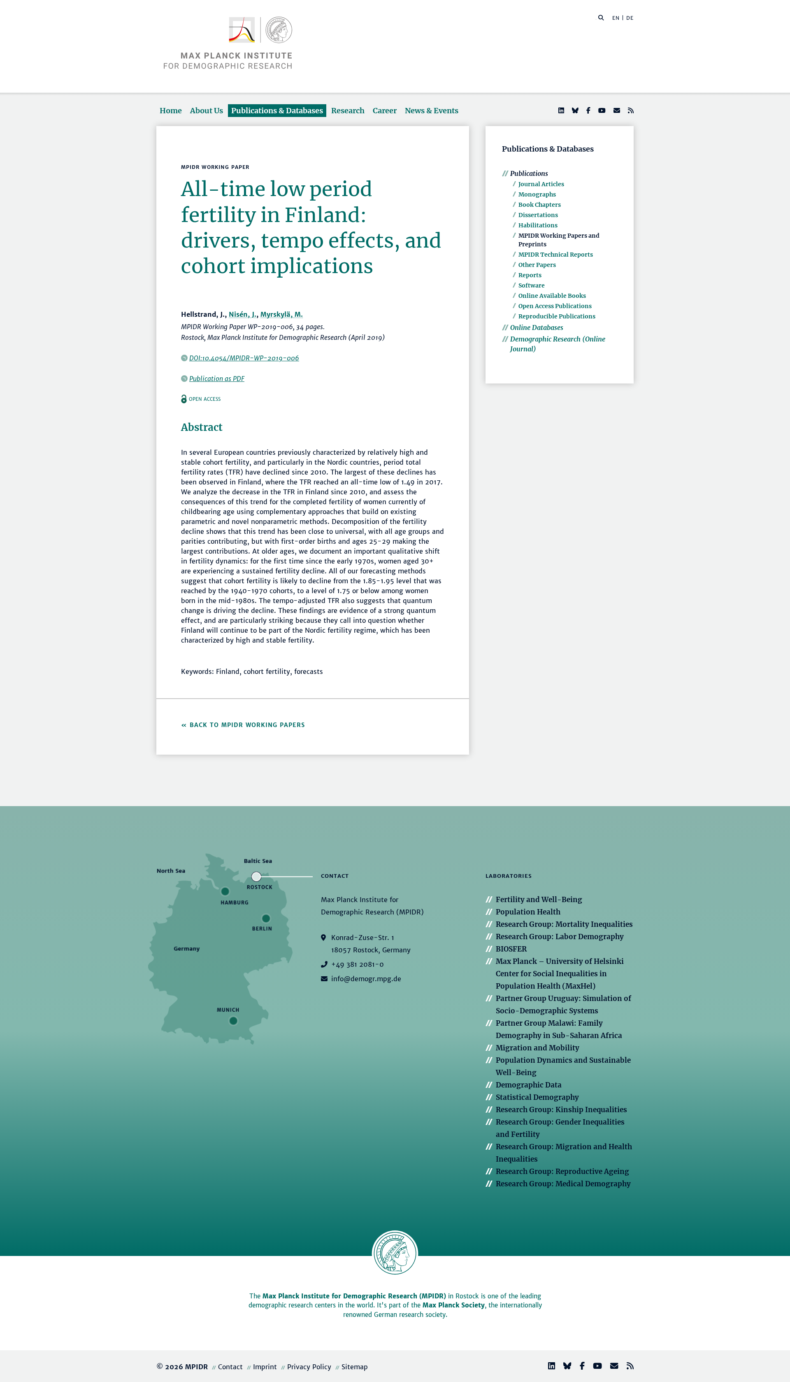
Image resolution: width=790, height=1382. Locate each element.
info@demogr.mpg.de (366, 979)
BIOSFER (511, 949)
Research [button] (348, 110)
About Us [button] (206, 110)
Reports (529, 275)
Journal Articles (541, 184)
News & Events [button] (431, 110)
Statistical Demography (537, 1097)
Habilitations (538, 225)
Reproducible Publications (556, 316)
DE (630, 18)
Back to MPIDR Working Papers (247, 725)
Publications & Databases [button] (277, 110)
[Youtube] (601, 110)
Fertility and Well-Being (539, 899)
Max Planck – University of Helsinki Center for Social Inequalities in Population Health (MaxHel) (560, 974)
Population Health (528, 912)
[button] (601, 17)
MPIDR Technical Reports (555, 254)
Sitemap (355, 1367)
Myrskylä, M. (281, 314)
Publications (529, 173)
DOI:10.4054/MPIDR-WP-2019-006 (244, 358)
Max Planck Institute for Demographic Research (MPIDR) (354, 1296)
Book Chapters (539, 204)
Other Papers (537, 265)
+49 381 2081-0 (357, 964)
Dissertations (538, 215)
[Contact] (611, 1366)
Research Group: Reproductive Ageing (562, 1171)
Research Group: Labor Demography (560, 936)
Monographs (537, 194)
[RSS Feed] (630, 110)
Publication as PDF (216, 378)
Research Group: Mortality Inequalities (564, 924)
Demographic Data (529, 1085)
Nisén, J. (242, 314)
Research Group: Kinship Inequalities (561, 1109)
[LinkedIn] (560, 110)
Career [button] (385, 110)
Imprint (265, 1367)
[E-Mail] (616, 110)
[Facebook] (587, 110)
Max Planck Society (454, 1305)
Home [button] (171, 110)
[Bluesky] (574, 110)
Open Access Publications (555, 306)
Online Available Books (552, 295)
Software (531, 285)
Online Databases (536, 327)
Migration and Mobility (537, 1047)
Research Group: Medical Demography (563, 1183)
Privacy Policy (309, 1367)
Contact (230, 1367)
